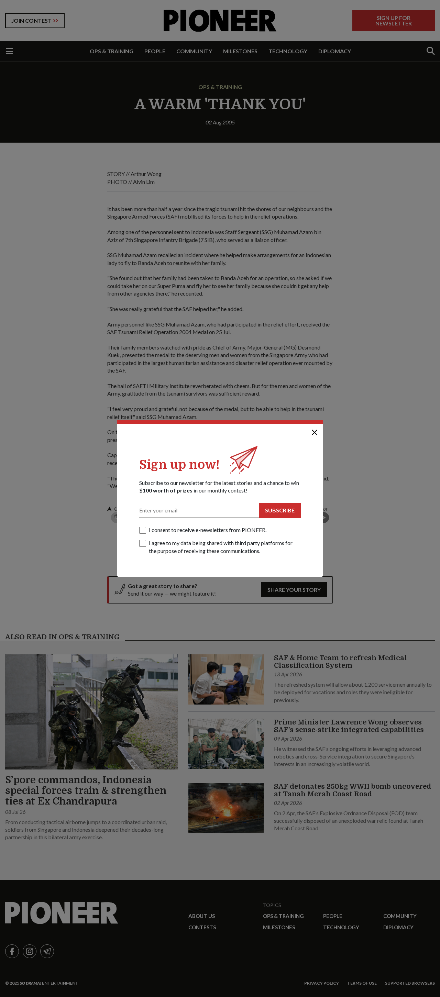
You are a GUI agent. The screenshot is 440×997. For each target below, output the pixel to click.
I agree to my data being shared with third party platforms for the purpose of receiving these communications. (221, 547)
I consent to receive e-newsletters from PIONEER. (207, 530)
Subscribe (280, 510)
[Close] (314, 432)
